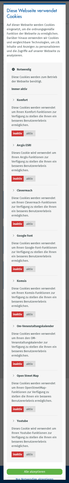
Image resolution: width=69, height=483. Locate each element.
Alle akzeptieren (34, 471)
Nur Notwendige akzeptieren (34, 479)
